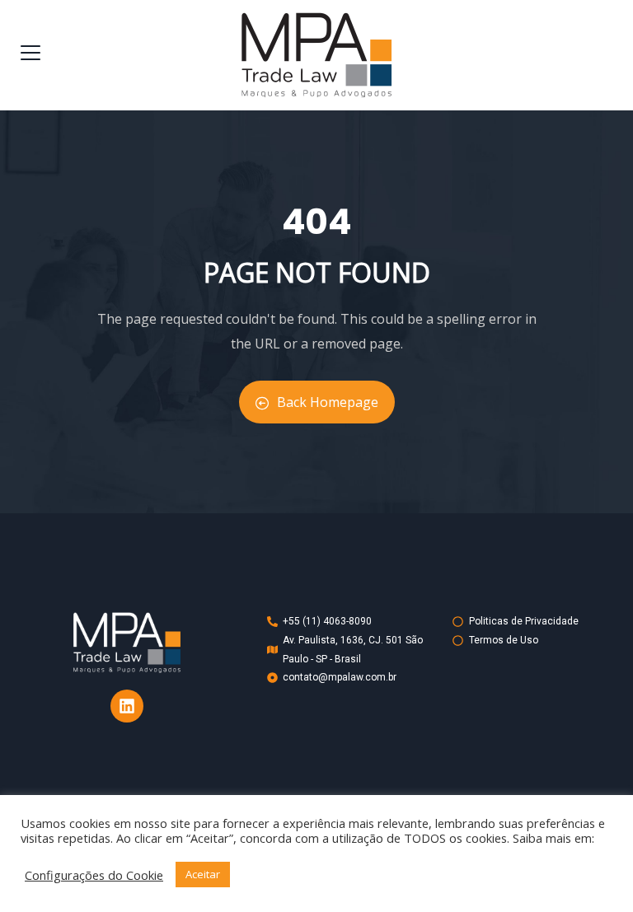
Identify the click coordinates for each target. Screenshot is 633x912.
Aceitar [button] (202, 874)
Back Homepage (327, 402)
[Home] (127, 642)
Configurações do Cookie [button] (94, 875)
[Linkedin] (126, 706)
